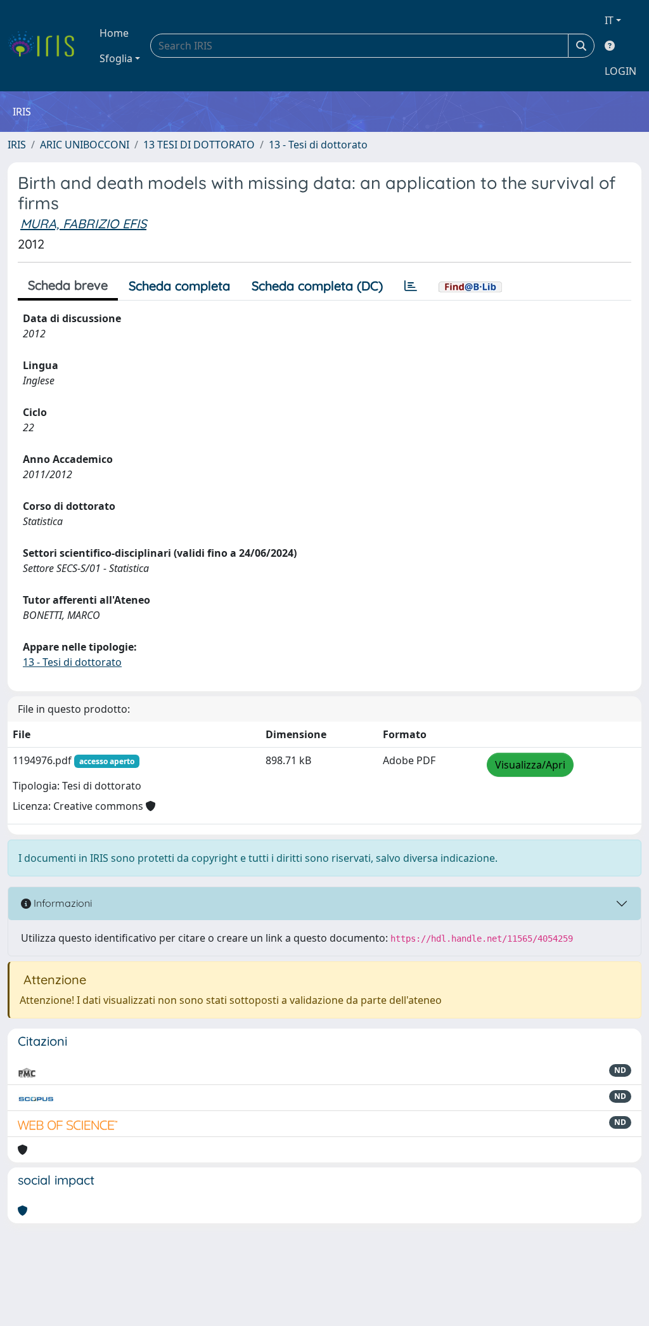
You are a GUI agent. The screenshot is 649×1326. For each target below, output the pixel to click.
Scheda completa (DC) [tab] (317, 286)
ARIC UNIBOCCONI (84, 145)
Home (114, 33)
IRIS (17, 145)
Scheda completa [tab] (179, 286)
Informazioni (61, 903)
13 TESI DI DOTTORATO (199, 145)
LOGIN (620, 71)
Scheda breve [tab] (68, 285)
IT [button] (609, 20)
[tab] (411, 286)
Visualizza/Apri (530, 765)
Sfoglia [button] (116, 58)
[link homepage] (46, 46)
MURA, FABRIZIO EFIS (83, 223)
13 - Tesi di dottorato (318, 145)
